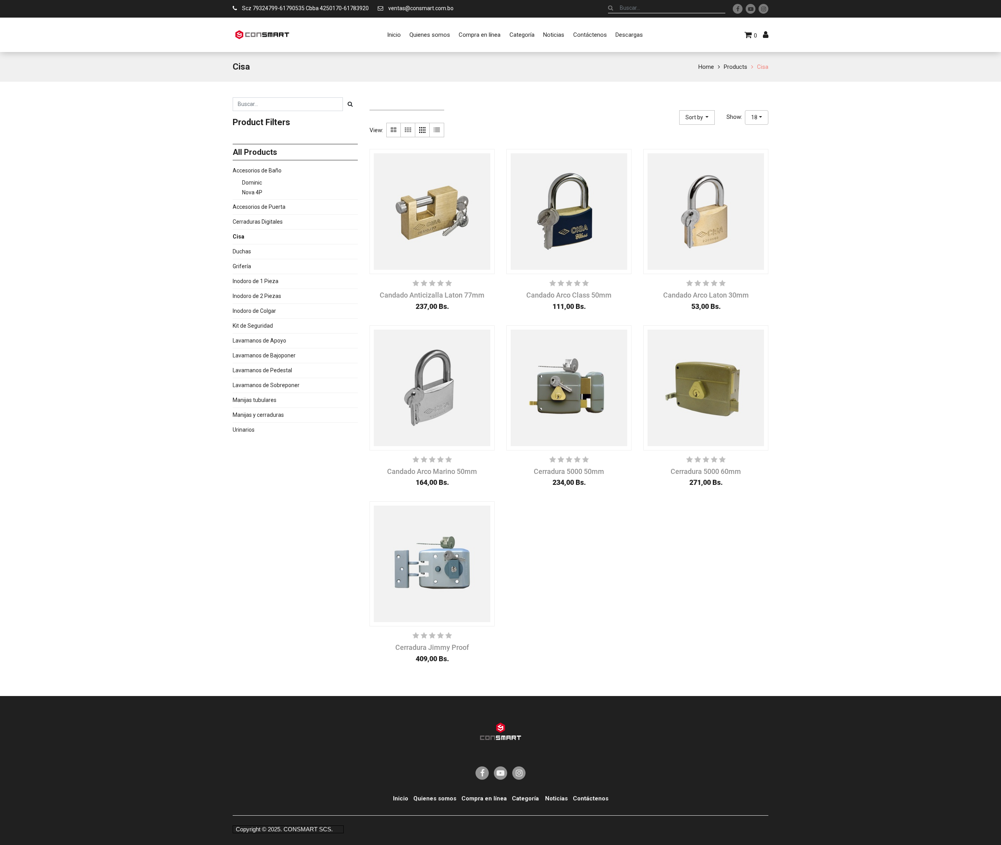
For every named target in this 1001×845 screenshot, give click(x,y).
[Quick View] (385, 294)
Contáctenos (590, 798)
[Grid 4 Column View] (422, 130)
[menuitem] (393, 35)
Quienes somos (434, 798)
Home (706, 66)
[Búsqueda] (610, 8)
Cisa (762, 66)
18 (754, 117)
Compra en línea (484, 798)
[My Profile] (765, 35)
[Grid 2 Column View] (393, 130)
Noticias (556, 798)
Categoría (525, 798)
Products (735, 66)
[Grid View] (408, 130)
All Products (255, 152)
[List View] (437, 130)
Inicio (400, 798)
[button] (697, 117)
